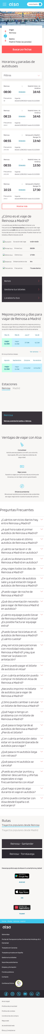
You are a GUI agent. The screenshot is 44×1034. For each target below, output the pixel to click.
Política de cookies (8, 1011)
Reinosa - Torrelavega (22, 854)
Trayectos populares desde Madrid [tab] (20, 830)
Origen (11, 30)
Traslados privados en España (12, 953)
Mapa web (5, 1021)
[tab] (22, 522)
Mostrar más (22, 206)
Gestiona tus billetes (9, 957)
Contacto (5, 977)
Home (4, 921)
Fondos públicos (8, 972)
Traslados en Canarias (9, 948)
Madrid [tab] (16, 388)
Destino (12, 39)
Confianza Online (8, 983)
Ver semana (34, 352)
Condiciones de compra (10, 1016)
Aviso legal (6, 1001)
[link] (5, 36)
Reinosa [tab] (6, 388)
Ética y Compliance (8, 1030)
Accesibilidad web (8, 1025)
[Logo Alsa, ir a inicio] (14, 4)
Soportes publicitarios (10, 962)
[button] (22, 521)
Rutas (10, 921)
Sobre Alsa (5, 934)
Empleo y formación (9, 967)
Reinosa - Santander (22, 843)
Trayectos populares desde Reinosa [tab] (20, 825)
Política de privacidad (9, 1006)
